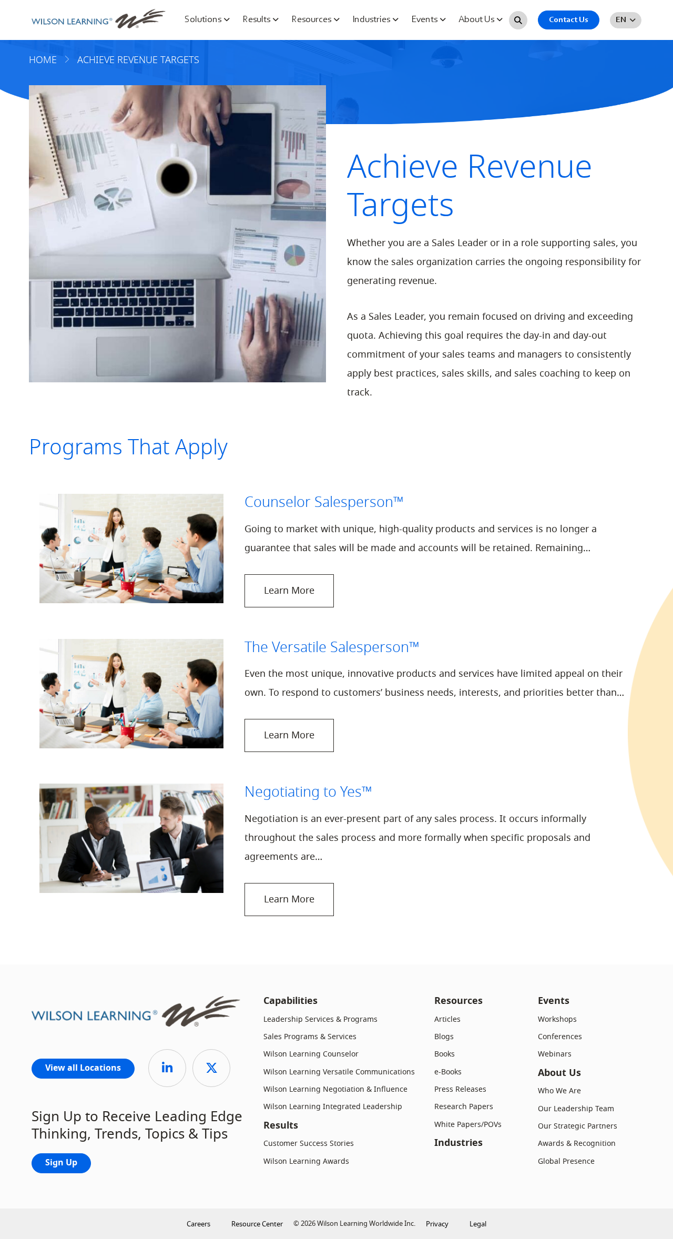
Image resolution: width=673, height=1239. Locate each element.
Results (257, 20)
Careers (198, 1224)
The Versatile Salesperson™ (332, 647)
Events (425, 20)
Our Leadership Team (576, 1108)
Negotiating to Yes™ (308, 792)
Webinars (555, 1054)
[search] (518, 20)
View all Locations (83, 1068)
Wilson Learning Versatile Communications (339, 1072)
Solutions (204, 20)
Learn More (289, 590)
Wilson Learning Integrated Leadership (332, 1106)
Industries (372, 20)
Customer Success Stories (308, 1143)
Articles (447, 1019)
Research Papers (463, 1106)
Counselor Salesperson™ (324, 502)
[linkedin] (167, 1068)
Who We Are (559, 1090)
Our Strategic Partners (577, 1126)
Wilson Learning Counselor (311, 1054)
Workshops (557, 1019)
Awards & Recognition (577, 1143)
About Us (477, 20)
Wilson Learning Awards (306, 1161)
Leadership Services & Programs (320, 1019)
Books (444, 1054)
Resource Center (257, 1224)
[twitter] (211, 1068)
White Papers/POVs (468, 1124)
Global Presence (566, 1161)
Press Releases (460, 1089)
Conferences (560, 1036)
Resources (312, 20)
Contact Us (568, 20)
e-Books (448, 1072)
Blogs (444, 1036)
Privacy (437, 1224)
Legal (478, 1224)
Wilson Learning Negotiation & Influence (335, 1089)
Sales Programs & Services (309, 1036)
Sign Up (61, 1163)
